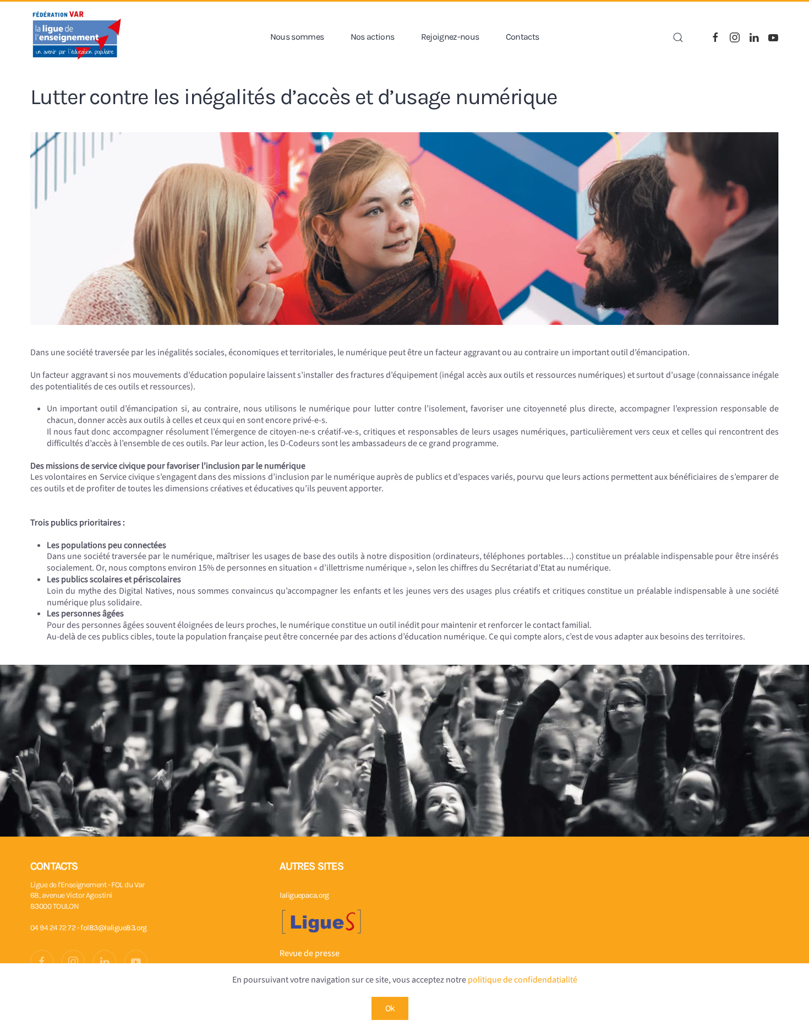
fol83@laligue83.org (113, 927)
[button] (678, 37)
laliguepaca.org (304, 895)
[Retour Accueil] (77, 37)
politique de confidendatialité (522, 980)
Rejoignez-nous (450, 36)
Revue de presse (310, 953)
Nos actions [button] (373, 36)
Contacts (522, 36)
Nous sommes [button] (297, 36)
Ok (390, 1008)
